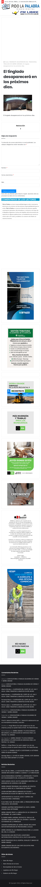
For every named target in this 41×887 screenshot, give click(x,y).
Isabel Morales (5, 694)
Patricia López (5, 705)
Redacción (20, 125)
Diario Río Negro (8, 860)
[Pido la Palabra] (20, 9)
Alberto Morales (6, 689)
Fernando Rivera (6, 699)
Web (2, 182)
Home (6, 62)
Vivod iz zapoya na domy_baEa (10, 720)
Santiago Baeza (5, 755)
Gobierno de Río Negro (10, 873)
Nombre (4, 168)
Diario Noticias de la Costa (11, 863)
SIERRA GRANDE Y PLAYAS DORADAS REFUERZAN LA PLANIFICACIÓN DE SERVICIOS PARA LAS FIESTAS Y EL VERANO (18, 733)
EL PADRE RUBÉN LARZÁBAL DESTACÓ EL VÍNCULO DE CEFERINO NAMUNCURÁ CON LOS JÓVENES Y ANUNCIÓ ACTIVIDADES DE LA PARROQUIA (18, 819)
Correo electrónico (7, 175)
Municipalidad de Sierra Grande (12, 867)
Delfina (3, 745)
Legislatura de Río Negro (10, 870)
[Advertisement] (20, 38)
